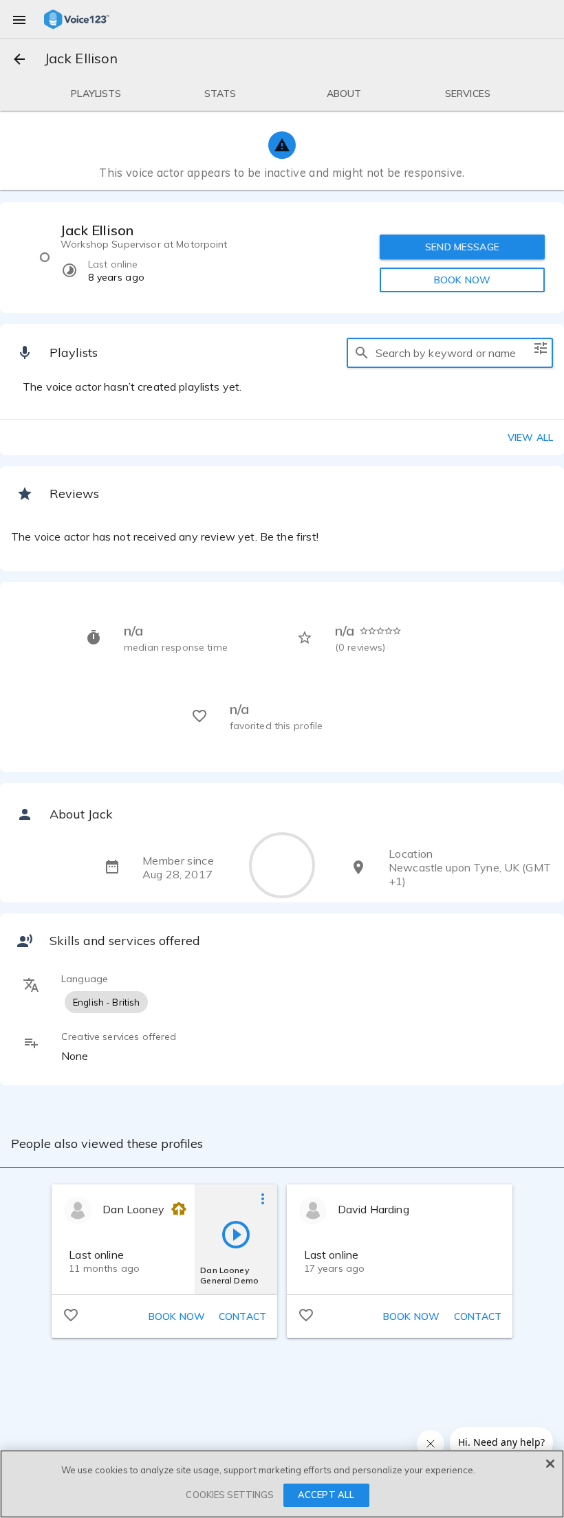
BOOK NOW (462, 280)
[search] (362, 353)
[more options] (262, 1198)
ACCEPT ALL (326, 1494)
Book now (177, 1316)
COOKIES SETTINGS (230, 1494)
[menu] (19, 19)
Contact (242, 1316)
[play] (235, 1233)
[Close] (550, 1464)
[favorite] (71, 1314)
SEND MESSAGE (462, 247)
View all (530, 437)
